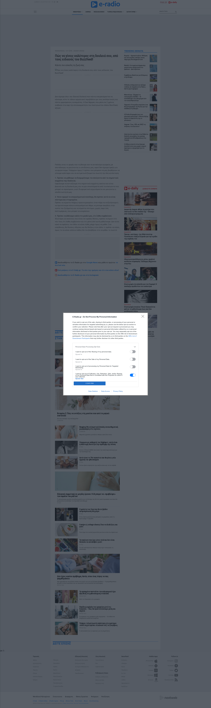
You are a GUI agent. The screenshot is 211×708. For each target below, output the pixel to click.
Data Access (105, 391)
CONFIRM (90, 383)
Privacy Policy (118, 391)
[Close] (143, 317)
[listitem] (105, 347)
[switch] (133, 351)
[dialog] (105, 354)
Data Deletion (93, 391)
